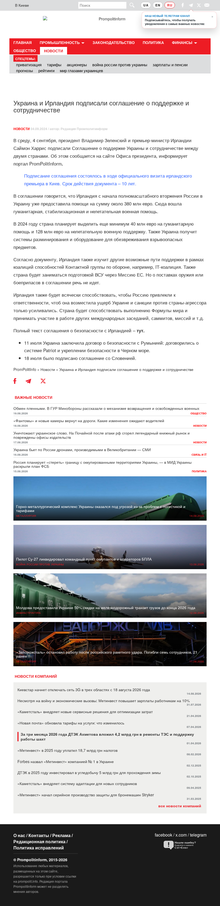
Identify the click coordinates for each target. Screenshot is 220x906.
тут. (141, 330)
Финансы (182, 42)
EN (157, 5)
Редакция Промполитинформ (84, 128)
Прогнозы (24, 70)
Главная (22, 42)
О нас (19, 835)
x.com (181, 835)
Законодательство (114, 42)
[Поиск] (129, 5)
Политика (153, 42)
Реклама (61, 835)
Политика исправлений (38, 848)
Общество (24, 50)
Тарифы (54, 64)
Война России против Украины (119, 64)
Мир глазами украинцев (81, 70)
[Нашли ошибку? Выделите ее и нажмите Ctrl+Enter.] (184, 845)
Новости (53, 50)
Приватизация (29, 64)
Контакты (38, 835)
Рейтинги (46, 70)
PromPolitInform (46, 163)
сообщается (82, 155)
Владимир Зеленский (104, 140)
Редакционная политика (39, 841)
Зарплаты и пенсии (170, 64)
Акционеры (77, 64)
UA (145, 5)
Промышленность (60, 42)
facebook (163, 835)
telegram (198, 835)
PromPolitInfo (24, 369)
